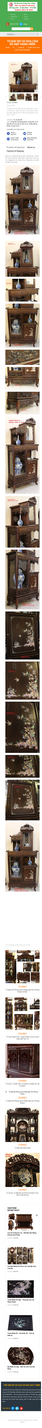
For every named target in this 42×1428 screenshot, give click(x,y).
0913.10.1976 (14, 24)
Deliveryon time (29, 133)
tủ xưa (13, 126)
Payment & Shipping (15, 151)
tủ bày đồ (14, 122)
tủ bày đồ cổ (32, 122)
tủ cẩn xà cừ (24, 124)
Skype (25, 24)
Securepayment (13, 133)
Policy (26, 16)
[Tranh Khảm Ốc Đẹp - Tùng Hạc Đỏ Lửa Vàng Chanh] (20, 1289)
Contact (26, 19)
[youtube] (22, 1408)
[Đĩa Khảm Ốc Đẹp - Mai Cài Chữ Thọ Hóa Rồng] (20, 1356)
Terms (12, 19)
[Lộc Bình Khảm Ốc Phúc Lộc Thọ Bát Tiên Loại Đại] (20, 1255)
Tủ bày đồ (21, 47)
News (25, 14)
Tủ (13, 47)
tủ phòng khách (22, 122)
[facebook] (13, 1408)
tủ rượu (17, 124)
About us (13, 14)
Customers (13, 16)
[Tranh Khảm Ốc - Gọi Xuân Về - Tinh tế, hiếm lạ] (20, 1322)
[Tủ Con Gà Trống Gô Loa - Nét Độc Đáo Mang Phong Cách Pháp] (20, 1222)
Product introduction (16, 147)
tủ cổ (17, 126)
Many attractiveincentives (32, 138)
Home (7, 47)
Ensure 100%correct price (15, 138)
